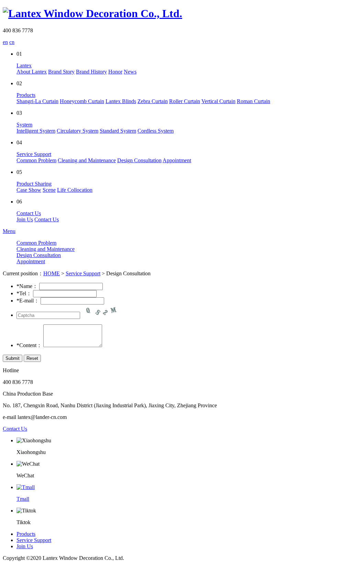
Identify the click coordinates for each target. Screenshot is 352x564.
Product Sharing (34, 184)
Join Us (24, 219)
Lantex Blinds (121, 101)
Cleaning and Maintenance (87, 160)
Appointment (177, 160)
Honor (115, 72)
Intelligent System (35, 131)
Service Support (33, 154)
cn (11, 42)
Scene (49, 190)
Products (25, 95)
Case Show (28, 190)
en (5, 42)
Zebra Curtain (153, 101)
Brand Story (61, 72)
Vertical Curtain (218, 101)
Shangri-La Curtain (37, 101)
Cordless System (156, 131)
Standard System (118, 131)
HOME (51, 273)
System (24, 125)
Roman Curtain (253, 101)
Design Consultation (139, 160)
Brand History (91, 72)
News (130, 72)
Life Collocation (74, 190)
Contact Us (28, 213)
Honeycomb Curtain (82, 101)
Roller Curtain (184, 101)
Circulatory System (77, 131)
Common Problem (36, 160)
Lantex (24, 65)
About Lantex (31, 72)
